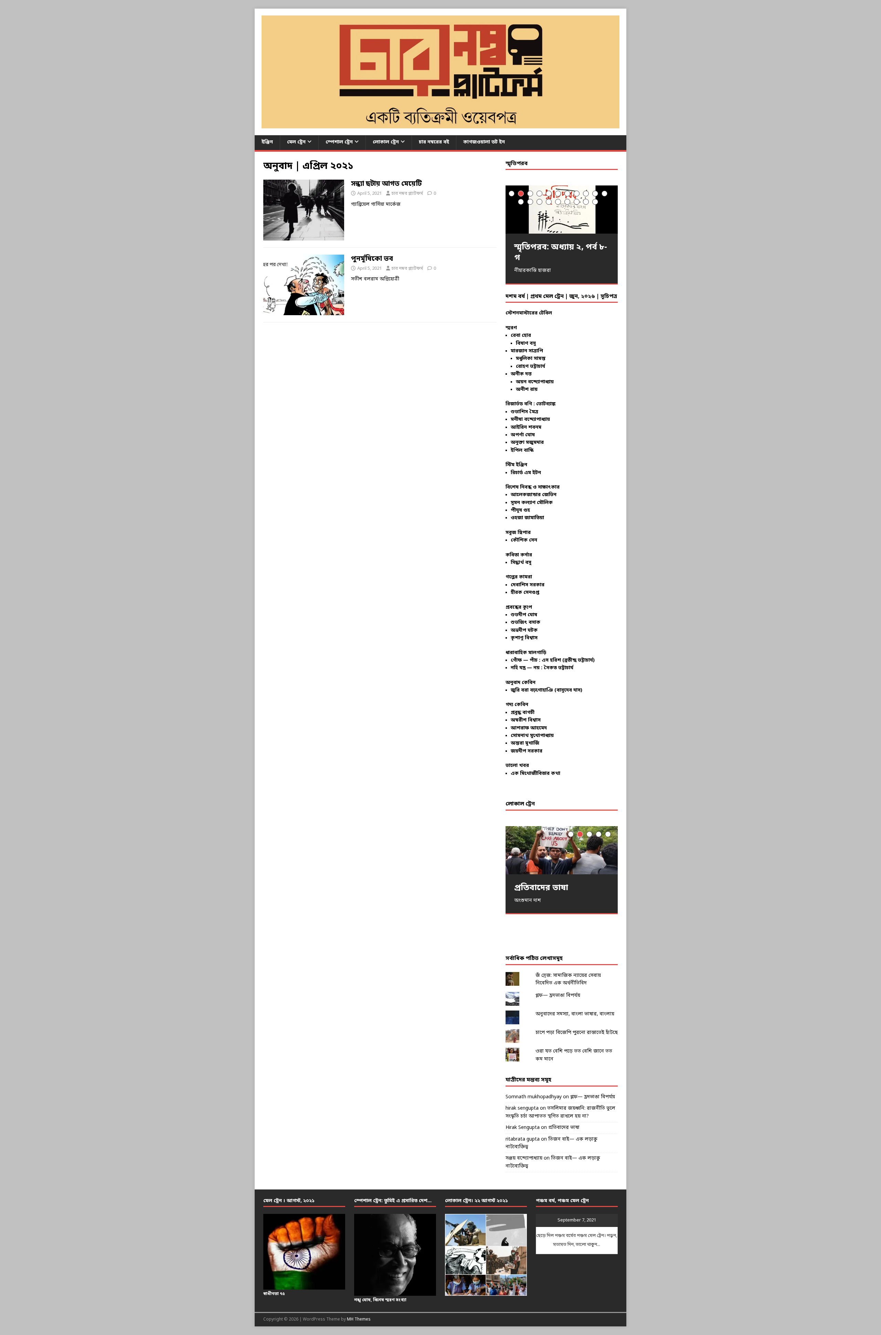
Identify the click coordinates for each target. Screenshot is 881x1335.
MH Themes (359, 1319)
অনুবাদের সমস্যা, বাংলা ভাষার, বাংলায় (574, 1014)
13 (530, 202)
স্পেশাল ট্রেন (339, 142)
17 (567, 202)
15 (549, 202)
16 (558, 202)
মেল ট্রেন (296, 142)
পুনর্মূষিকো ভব (372, 259)
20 (595, 202)
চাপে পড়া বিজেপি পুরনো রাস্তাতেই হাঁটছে (576, 1032)
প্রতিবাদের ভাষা (564, 1127)
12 (521, 202)
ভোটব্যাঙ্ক (545, 404)
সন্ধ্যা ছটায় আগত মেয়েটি (386, 184)
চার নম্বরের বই (434, 142)
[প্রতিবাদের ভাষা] (562, 850)
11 (604, 193)
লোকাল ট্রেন (386, 142)
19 (586, 202)
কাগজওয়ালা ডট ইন (484, 142)
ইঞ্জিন (267, 142)
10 (595, 193)
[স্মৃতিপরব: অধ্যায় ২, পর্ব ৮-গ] (562, 209)
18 (577, 202)
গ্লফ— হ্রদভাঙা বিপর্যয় (557, 995)
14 (539, 202)
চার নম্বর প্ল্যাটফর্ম (407, 193)
